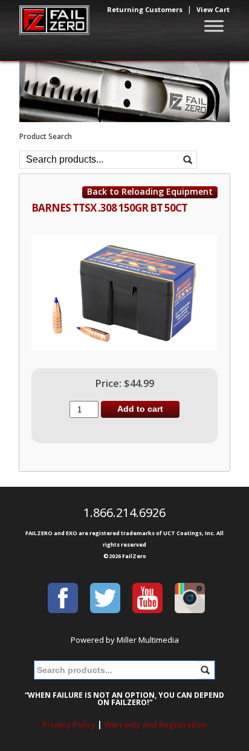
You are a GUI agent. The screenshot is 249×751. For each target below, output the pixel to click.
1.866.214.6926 (124, 512)
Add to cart (140, 409)
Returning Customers (145, 9)
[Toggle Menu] (214, 26)
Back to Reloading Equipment (150, 191)
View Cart (213, 9)
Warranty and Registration (155, 724)
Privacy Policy (68, 724)
